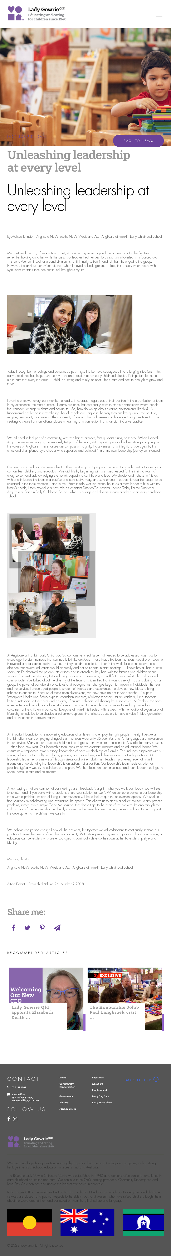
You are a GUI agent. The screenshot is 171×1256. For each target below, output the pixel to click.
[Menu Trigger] (159, 13)
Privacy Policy (67, 1108)
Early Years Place (102, 1102)
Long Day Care (100, 1096)
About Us (97, 1083)
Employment (99, 1090)
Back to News (138, 141)
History (63, 1102)
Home (62, 1077)
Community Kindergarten (67, 1085)
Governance (66, 1096)
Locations (98, 1077)
